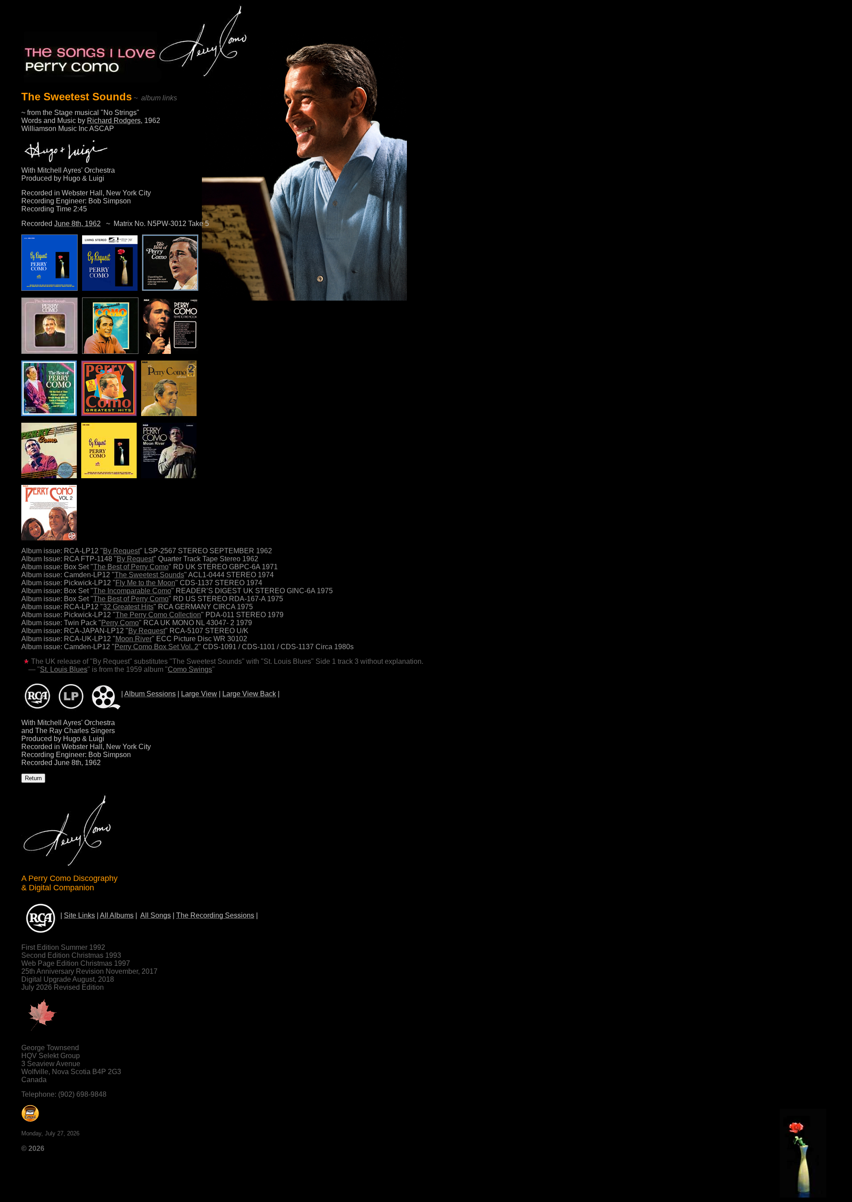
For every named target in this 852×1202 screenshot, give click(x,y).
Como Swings (190, 669)
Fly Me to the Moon (145, 583)
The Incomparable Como (132, 591)
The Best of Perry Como (131, 567)
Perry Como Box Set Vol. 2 (156, 647)
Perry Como (120, 623)
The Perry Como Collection (158, 615)
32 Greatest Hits (128, 607)
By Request (121, 551)
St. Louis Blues (63, 669)
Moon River (133, 639)
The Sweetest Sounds (149, 575)
